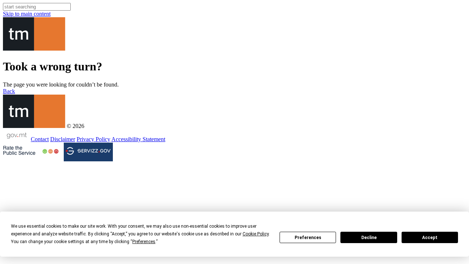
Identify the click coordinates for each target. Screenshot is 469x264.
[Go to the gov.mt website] (16, 139)
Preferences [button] (143, 241)
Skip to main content (27, 14)
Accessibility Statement (138, 139)
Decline (369, 237)
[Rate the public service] (31, 151)
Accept (429, 237)
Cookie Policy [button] (256, 233)
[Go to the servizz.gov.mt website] (88, 152)
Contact (40, 139)
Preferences (308, 237)
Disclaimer (62, 139)
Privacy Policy (93, 139)
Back (9, 91)
